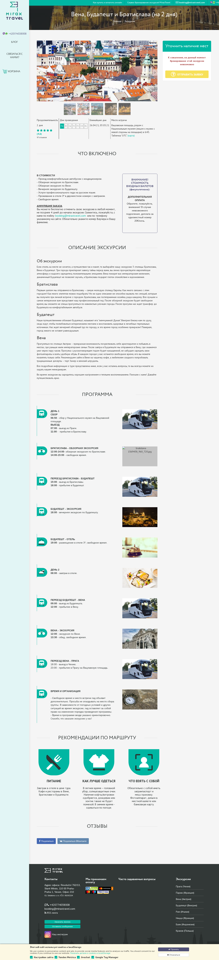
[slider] (44, 130)
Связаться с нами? (15, 56)
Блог (14, 42)
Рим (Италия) (182, 911)
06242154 (69, 895)
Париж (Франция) (185, 892)
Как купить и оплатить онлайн (107, 3)
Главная (117, 21)
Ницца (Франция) (185, 918)
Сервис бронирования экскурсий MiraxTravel (148, 3)
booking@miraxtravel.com (70, 215)
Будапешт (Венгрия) (186, 905)
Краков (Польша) (185, 930)
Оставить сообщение (62, 926)
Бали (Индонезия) (185, 924)
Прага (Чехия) (183, 886)
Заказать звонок (62, 921)
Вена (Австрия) (183, 899)
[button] (38, 71)
